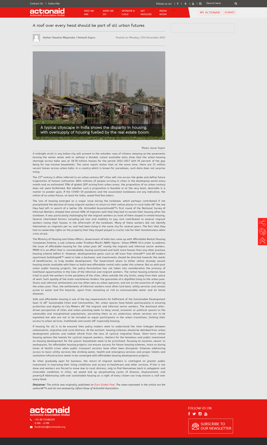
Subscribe (54, 3)
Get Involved (146, 12)
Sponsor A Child (128, 12)
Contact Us (36, 3)
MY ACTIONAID (210, 12)
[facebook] (177, 3)
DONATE (230, 12)
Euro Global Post (104, 384)
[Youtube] (193, 3)
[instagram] (200, 3)
